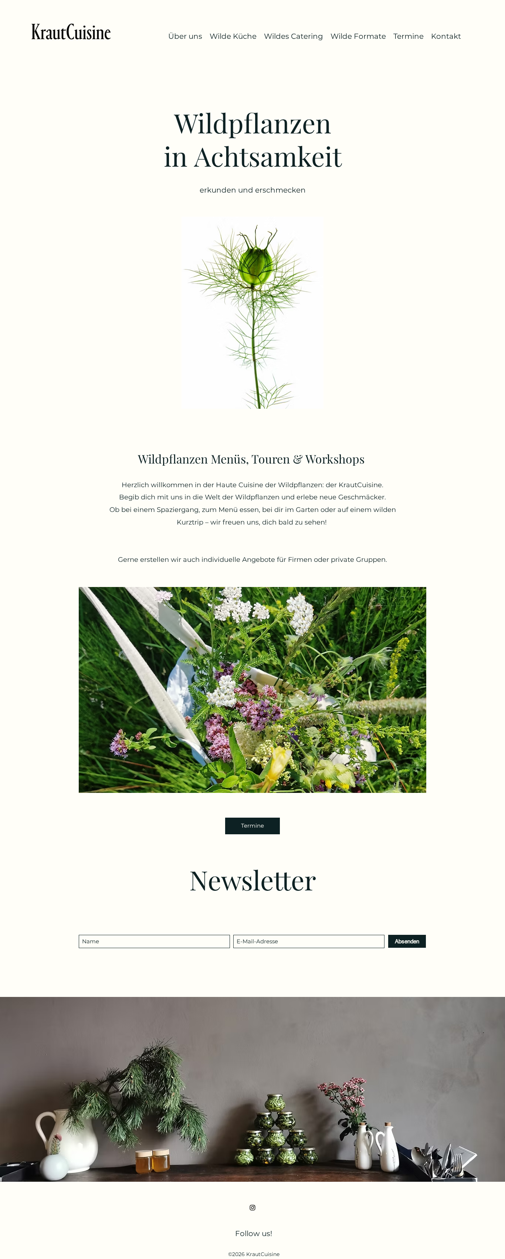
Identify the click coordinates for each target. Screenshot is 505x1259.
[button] (252, 690)
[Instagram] (252, 1207)
